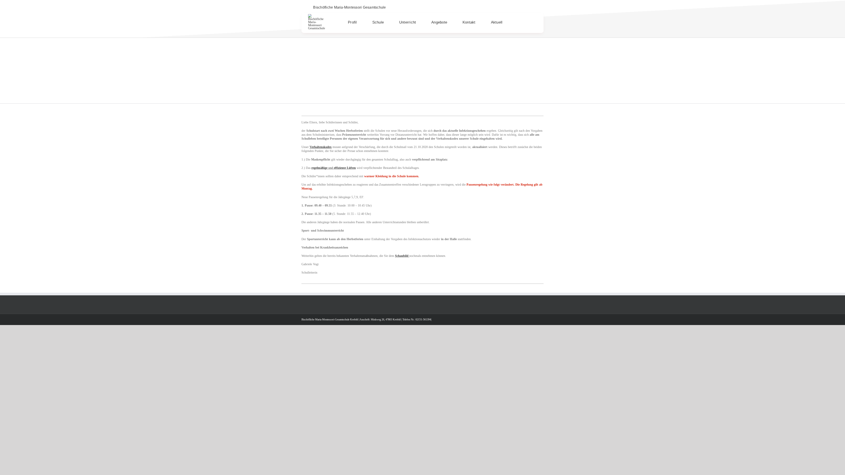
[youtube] (535, 7)
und (333, 168)
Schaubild (401, 256)
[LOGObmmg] (317, 15)
